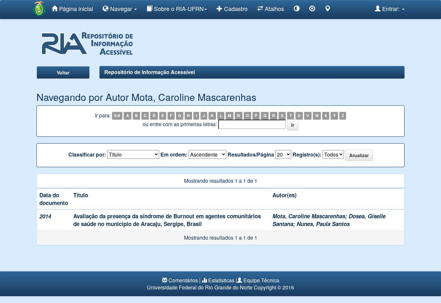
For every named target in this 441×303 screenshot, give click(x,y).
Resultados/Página (251, 154)
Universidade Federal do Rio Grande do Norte (199, 287)
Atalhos (273, 8)
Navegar (121, 8)
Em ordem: (173, 154)
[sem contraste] (312, 9)
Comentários (183, 280)
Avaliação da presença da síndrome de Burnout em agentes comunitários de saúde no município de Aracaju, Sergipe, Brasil (167, 220)
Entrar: (391, 8)
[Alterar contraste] (296, 9)
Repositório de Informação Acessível (149, 72)
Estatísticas (221, 280)
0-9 (117, 116)
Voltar (63, 72)
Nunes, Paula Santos (323, 224)
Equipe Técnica (261, 280)
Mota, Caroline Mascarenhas (308, 216)
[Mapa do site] (327, 9)
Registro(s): (306, 154)
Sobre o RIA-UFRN (178, 8)
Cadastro (235, 8)
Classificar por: (87, 154)
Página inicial (75, 8)
